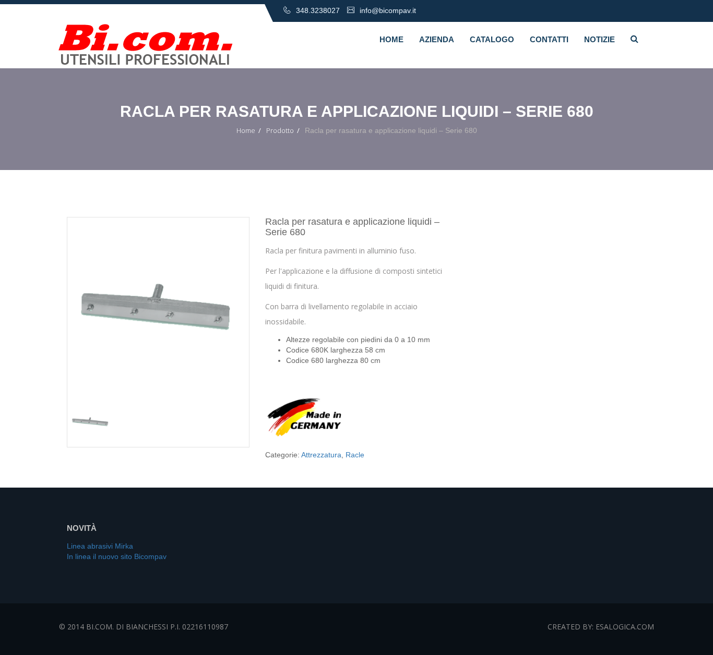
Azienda (436, 39)
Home (391, 39)
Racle (355, 455)
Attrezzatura (321, 455)
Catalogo (492, 39)
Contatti (549, 39)
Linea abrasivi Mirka (100, 546)
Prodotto (280, 130)
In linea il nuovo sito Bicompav (117, 556)
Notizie (599, 39)
